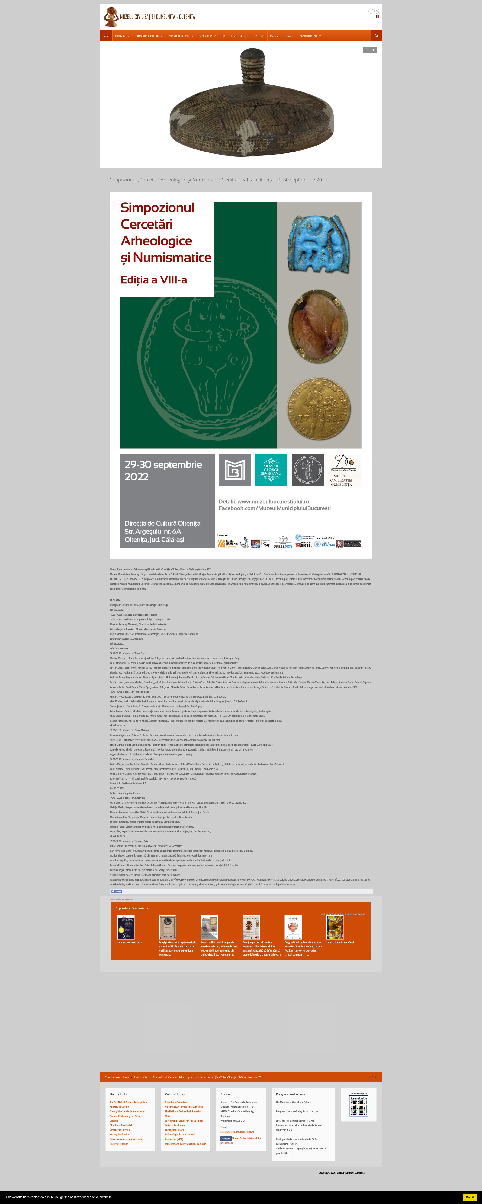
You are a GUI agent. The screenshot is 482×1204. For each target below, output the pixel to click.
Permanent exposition (147, 35)
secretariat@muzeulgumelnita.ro (237, 1132)
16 (361, 914)
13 (353, 914)
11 (348, 914)
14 (356, 914)
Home (106, 35)
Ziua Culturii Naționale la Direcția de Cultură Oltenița (219, 934)
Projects (259, 35)
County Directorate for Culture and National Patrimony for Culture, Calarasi (127, 1116)
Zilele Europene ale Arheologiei (174, 942)
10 (346, 914)
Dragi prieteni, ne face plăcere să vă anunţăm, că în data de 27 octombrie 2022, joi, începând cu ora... (262, 946)
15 (359, 914)
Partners (274, 35)
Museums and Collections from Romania (185, 1144)
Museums (120, 35)
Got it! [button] (470, 1197)
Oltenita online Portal (121, 1125)
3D (223, 35)
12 (351, 914)
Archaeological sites (179, 35)
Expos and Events (240, 35)
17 (364, 914)
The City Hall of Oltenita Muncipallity (128, 1102)
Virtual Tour (206, 35)
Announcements (308, 35)
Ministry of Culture (119, 1107)
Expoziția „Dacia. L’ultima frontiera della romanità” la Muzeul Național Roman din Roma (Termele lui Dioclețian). (135, 948)
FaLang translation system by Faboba (121, 899)
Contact (289, 35)
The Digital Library (174, 1130)
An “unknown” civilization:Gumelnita (184, 1107)
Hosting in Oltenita (119, 1134)
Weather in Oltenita (120, 1130)
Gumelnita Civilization (176, 1102)
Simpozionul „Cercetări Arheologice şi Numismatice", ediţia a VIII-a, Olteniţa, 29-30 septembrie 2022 (345, 946)
